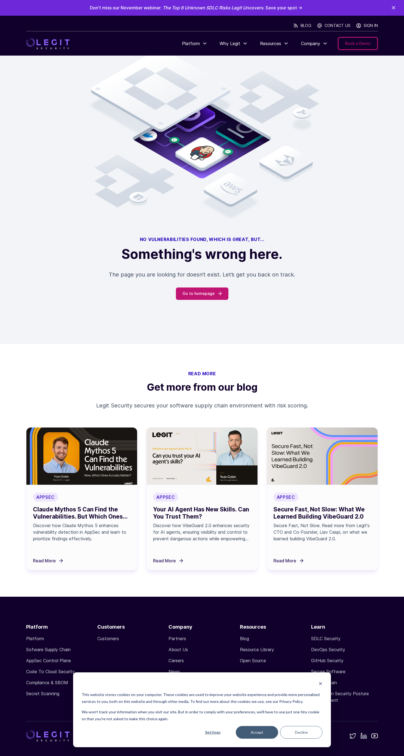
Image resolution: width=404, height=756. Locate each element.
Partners (177, 638)
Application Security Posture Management (340, 697)
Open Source (253, 660)
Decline (301, 732)
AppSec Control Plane (48, 660)
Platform (191, 43)
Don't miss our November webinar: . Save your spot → (196, 7)
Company (310, 43)
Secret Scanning (42, 693)
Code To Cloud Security (50, 671)
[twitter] (352, 736)
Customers (108, 638)
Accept (257, 732)
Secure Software (328, 671)
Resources (270, 43)
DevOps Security (328, 649)
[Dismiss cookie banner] (320, 684)
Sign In (371, 25)
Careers (176, 660)
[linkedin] (363, 736)
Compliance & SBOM (47, 682)
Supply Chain (324, 682)
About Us (178, 649)
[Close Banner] (393, 7)
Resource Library (257, 649)
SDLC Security (326, 638)
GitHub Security (327, 660)
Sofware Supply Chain (48, 649)
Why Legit (230, 43)
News (174, 671)
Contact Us (338, 25)
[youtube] (374, 737)
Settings (213, 732)
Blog (306, 25)
